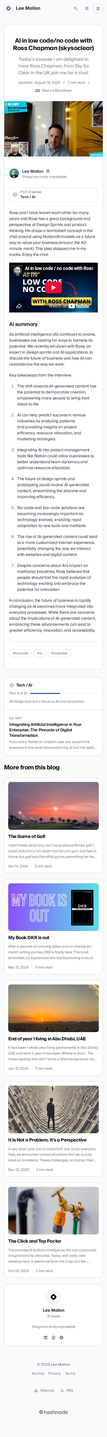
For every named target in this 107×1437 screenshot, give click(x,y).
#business (59, 653)
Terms (70, 1374)
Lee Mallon (28, 8)
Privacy (54, 1374)
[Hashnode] (61, 1338)
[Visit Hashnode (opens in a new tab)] (53, 1412)
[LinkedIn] (48, 171)
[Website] (53, 1338)
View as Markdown (57, 90)
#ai (39, 653)
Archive (38, 1374)
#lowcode (20, 653)
